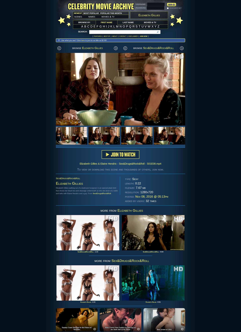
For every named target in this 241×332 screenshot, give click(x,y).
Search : (83, 32)
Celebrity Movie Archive (101, 7)
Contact (122, 36)
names (91, 16)
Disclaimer (133, 36)
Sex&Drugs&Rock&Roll (158, 48)
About (114, 36)
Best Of (107, 36)
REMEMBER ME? (175, 8)
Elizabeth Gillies (92, 48)
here (83, 40)
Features (98, 36)
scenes (78, 16)
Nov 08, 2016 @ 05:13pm (151, 196)
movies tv (108, 16)
